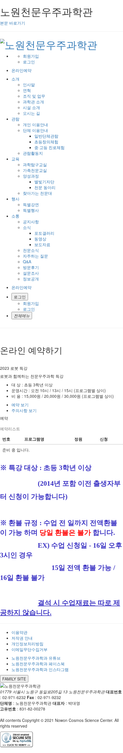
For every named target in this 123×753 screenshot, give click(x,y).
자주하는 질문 (35, 256)
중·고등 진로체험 (49, 147)
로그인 (29, 62)
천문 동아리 (44, 187)
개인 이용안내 (35, 124)
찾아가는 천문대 (37, 193)
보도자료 (42, 244)
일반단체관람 (46, 136)
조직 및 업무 (34, 96)
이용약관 (19, 632)
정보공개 (31, 279)
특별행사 (31, 210)
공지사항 (31, 221)
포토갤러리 (44, 233)
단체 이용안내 (35, 130)
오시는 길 (31, 113)
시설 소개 (31, 107)
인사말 (29, 84)
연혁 (27, 90)
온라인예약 (21, 287)
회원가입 (31, 56)
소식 (27, 227)
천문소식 (31, 250)
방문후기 (31, 267)
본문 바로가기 (12, 23)
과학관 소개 (33, 102)
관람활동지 (33, 153)
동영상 (40, 239)
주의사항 (24, 410)
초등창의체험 (46, 141)
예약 (20, 404)
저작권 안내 (22, 638)
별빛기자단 (44, 181)
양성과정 (31, 176)
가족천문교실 (35, 170)
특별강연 (31, 204)
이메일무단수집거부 (29, 649)
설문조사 (31, 273)
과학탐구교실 (35, 164)
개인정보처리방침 (27, 643)
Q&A (27, 261)
